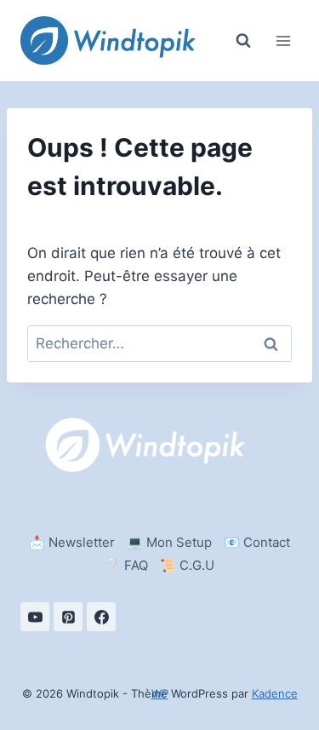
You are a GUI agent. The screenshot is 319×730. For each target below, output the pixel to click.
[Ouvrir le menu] (283, 40)
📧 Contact (257, 542)
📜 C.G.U (187, 565)
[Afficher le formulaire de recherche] (243, 41)
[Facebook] (101, 616)
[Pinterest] (68, 616)
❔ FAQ (126, 565)
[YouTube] (34, 616)
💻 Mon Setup (169, 542)
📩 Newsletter (72, 542)
